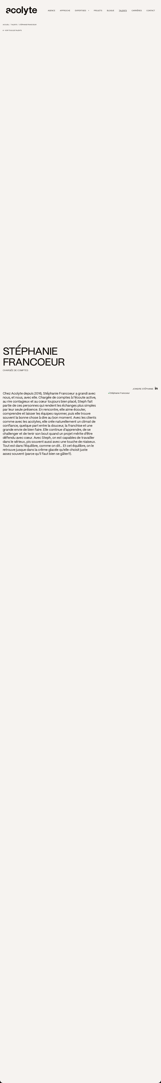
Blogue (110, 11)
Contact (150, 11)
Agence (51, 11)
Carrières (137, 11)
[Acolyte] (21, 10)
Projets (98, 11)
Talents (123, 11)
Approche (65, 11)
